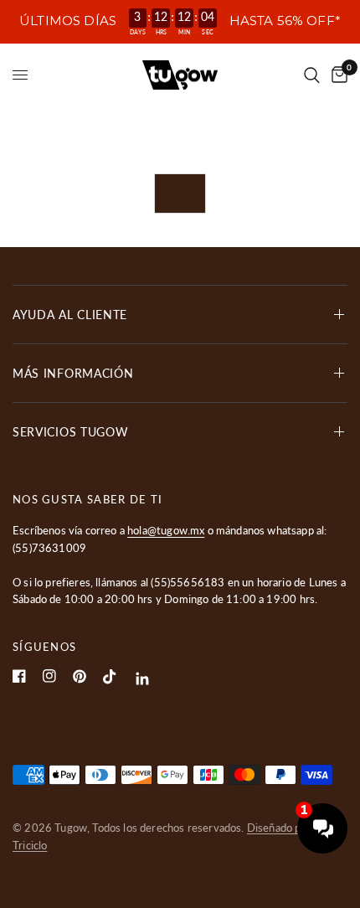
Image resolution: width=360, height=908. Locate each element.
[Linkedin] (142, 679)
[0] (336, 75)
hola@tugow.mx (165, 530)
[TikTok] (109, 676)
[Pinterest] (79, 676)
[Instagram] (49, 676)
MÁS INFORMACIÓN (73, 373)
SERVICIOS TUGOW (71, 432)
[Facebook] (19, 676)
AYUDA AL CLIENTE (70, 314)
